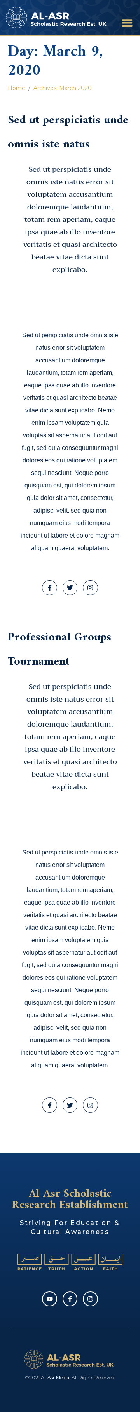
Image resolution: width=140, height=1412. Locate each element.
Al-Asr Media (55, 1377)
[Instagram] (90, 587)
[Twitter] (70, 587)
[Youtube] (49, 1298)
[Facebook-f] (49, 587)
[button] (127, 22)
